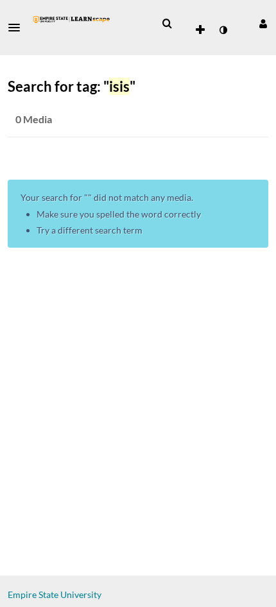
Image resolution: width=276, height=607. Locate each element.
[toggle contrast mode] (223, 30)
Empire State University (54, 594)
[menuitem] (166, 23)
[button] (18, 28)
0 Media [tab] (33, 119)
